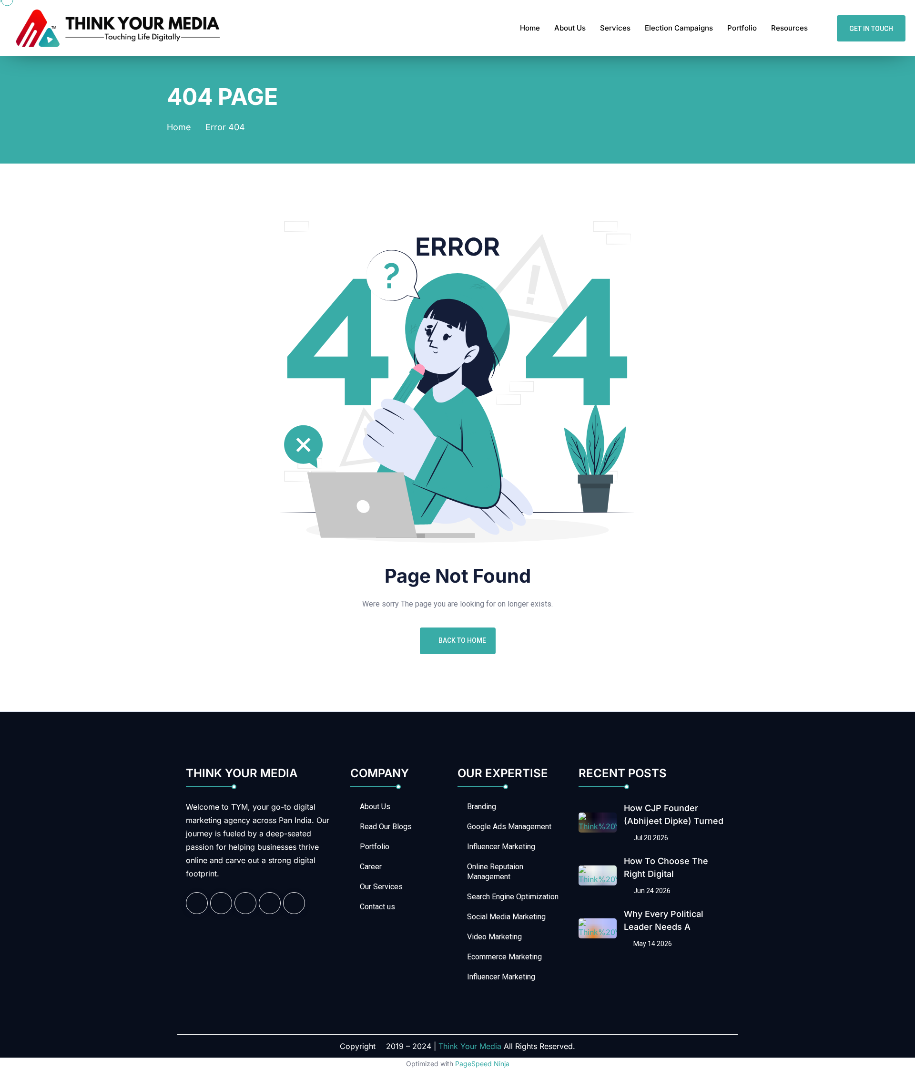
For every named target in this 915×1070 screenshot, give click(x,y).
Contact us (377, 906)
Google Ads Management (509, 826)
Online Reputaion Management (495, 871)
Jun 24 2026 (651, 891)
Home (530, 27)
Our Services (381, 886)
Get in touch (871, 28)
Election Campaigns (679, 27)
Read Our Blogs (386, 826)
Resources (789, 27)
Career (371, 866)
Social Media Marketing (506, 916)
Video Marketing (494, 936)
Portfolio (742, 27)
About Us (570, 27)
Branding (481, 806)
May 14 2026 (652, 943)
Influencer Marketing (501, 846)
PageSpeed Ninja (482, 1064)
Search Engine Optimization (513, 896)
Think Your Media (469, 1046)
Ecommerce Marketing (504, 956)
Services (615, 27)
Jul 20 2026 (650, 838)
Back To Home (462, 640)
